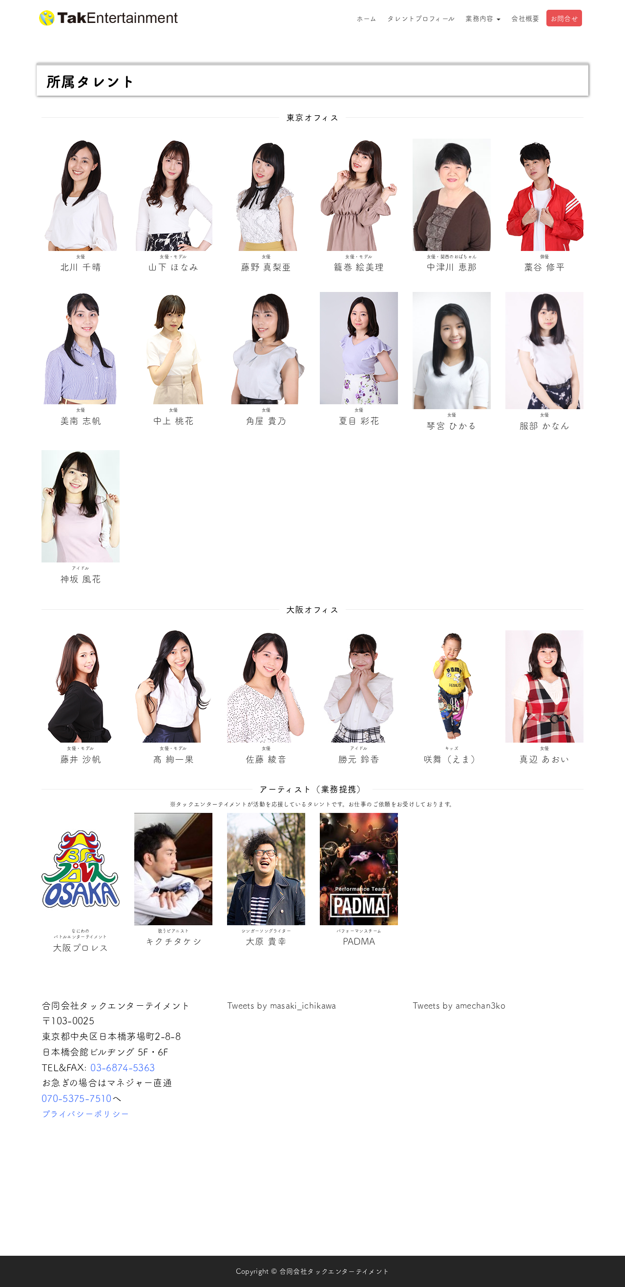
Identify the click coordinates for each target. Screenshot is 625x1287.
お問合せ (564, 18)
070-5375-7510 (77, 1097)
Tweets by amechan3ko (459, 1005)
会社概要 (525, 18)
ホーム (366, 18)
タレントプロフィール (421, 18)
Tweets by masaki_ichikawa (281, 1005)
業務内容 (480, 18)
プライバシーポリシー (86, 1113)
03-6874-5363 (122, 1067)
